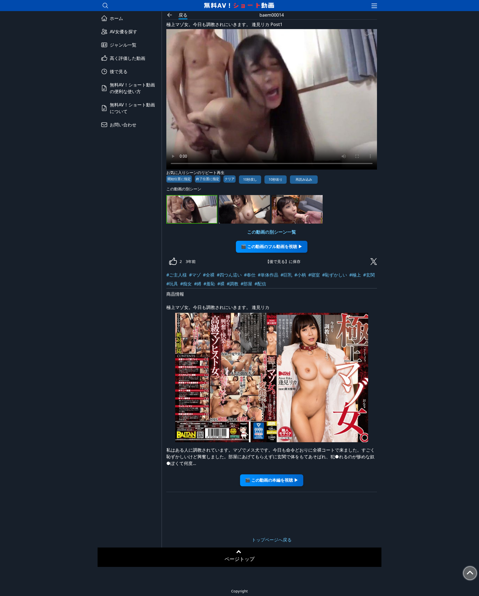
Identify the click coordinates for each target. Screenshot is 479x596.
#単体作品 (268, 275)
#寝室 (314, 275)
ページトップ (239, 559)
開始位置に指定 (179, 179)
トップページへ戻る (272, 540)
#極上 (355, 275)
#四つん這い (229, 275)
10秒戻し (250, 179)
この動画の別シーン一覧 (271, 232)
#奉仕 (250, 275)
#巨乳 (286, 275)
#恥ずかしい (334, 275)
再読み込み (303, 179)
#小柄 (300, 275)
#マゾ (195, 275)
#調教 (232, 284)
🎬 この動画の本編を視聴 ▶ (271, 480)
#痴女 (186, 284)
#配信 (260, 284)
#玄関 (369, 275)
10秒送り (275, 179)
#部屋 (246, 284)
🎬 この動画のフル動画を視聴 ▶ (271, 246)
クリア (230, 179)
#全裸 (209, 275)
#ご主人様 (176, 275)
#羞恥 (209, 284)
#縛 (197, 284)
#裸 (221, 284)
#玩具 (172, 284)
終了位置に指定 (207, 179)
